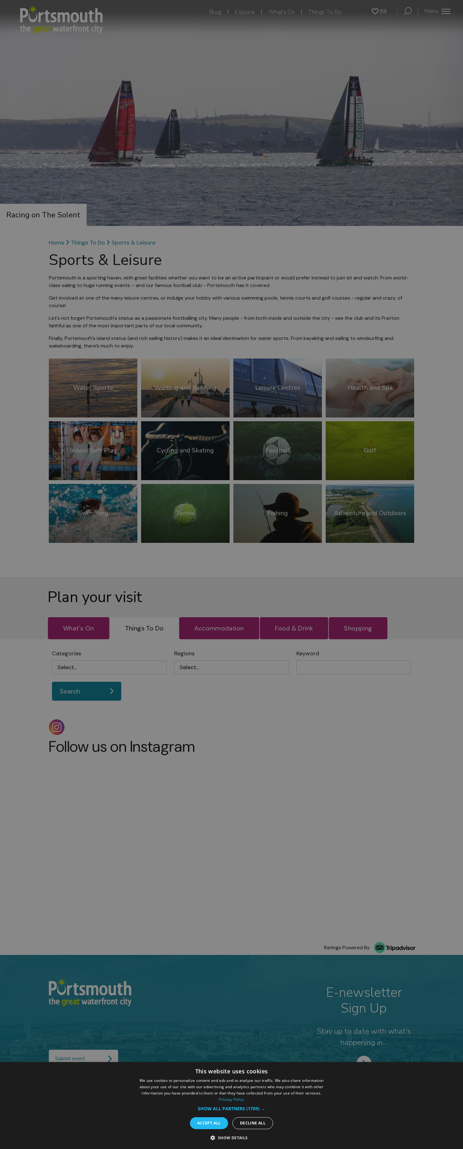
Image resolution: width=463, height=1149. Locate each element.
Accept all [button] (209, 1123)
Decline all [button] (253, 1123)
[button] (231, 1108)
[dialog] (231, 1105)
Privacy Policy (231, 1099)
